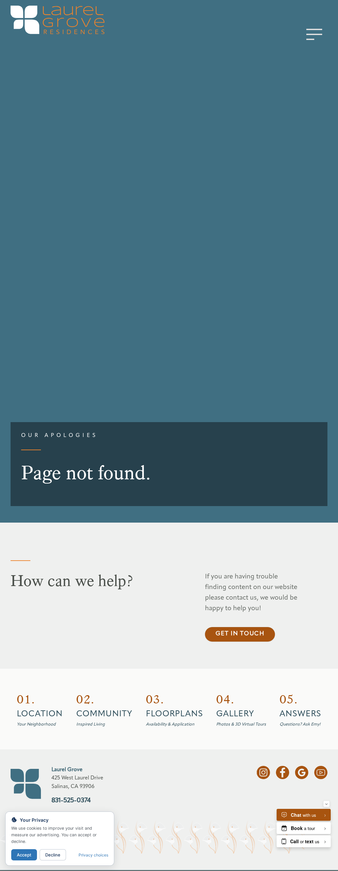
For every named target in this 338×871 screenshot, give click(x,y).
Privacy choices (93, 854)
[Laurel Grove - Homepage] (69, 20)
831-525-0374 (71, 800)
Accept (24, 854)
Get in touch (240, 634)
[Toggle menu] (314, 34)
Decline (52, 854)
